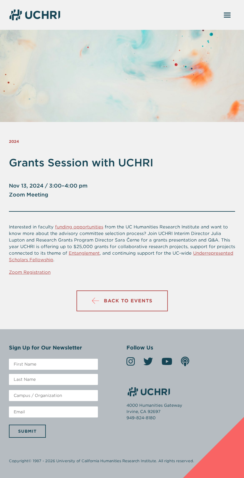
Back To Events (128, 301)
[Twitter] (148, 363)
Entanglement (84, 253)
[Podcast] (185, 363)
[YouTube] (167, 363)
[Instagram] (130, 363)
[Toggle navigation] (227, 15)
